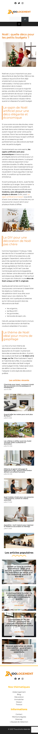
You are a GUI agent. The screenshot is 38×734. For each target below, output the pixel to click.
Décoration (19, 697)
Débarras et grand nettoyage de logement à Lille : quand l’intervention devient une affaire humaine (18, 470)
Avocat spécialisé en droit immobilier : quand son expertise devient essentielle (19, 649)
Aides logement (19, 692)
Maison (19, 702)
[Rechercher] (24, 19)
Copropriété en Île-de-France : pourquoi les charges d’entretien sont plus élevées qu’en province (19, 622)
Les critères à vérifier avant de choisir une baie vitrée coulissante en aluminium (17, 442)
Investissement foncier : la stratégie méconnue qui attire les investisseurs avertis (19, 596)
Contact (19, 714)
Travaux (19, 704)
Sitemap (18, 719)
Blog (19, 694)
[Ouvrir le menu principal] (19, 24)
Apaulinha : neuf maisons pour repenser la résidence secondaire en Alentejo (19, 525)
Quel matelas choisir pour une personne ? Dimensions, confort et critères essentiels (19, 498)
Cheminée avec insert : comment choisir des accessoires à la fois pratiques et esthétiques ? (19, 386)
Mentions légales (19, 717)
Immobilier (19, 699)
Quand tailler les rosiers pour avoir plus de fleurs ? (18, 415)
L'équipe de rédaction (19, 722)
